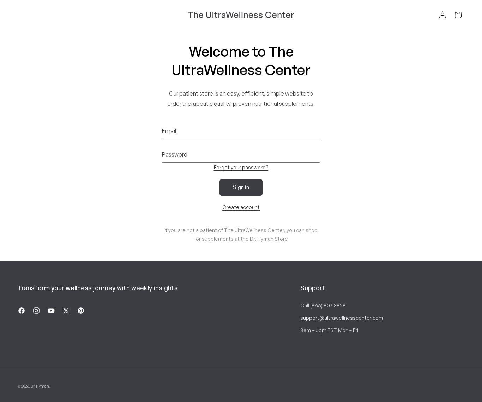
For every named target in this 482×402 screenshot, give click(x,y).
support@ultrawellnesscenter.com (341, 318)
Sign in (241, 187)
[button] (458, 15)
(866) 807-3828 (328, 306)
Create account (241, 207)
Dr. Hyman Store (269, 239)
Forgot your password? (241, 167)
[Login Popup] (442, 15)
